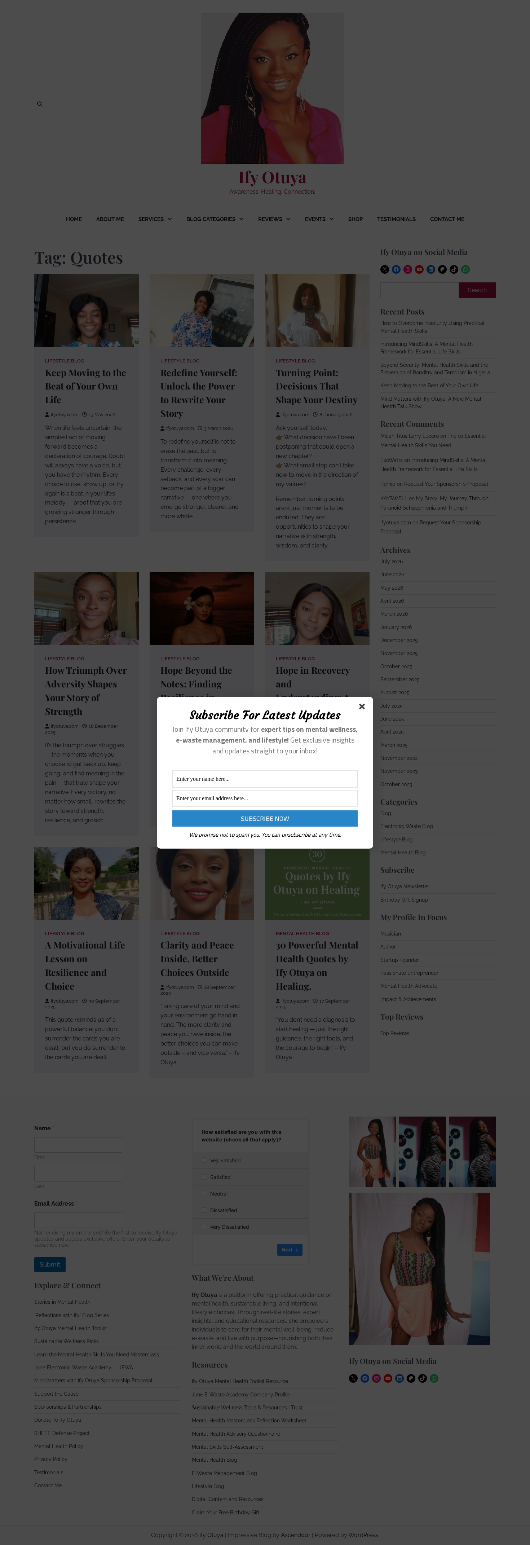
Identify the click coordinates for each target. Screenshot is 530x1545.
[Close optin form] (363, 708)
